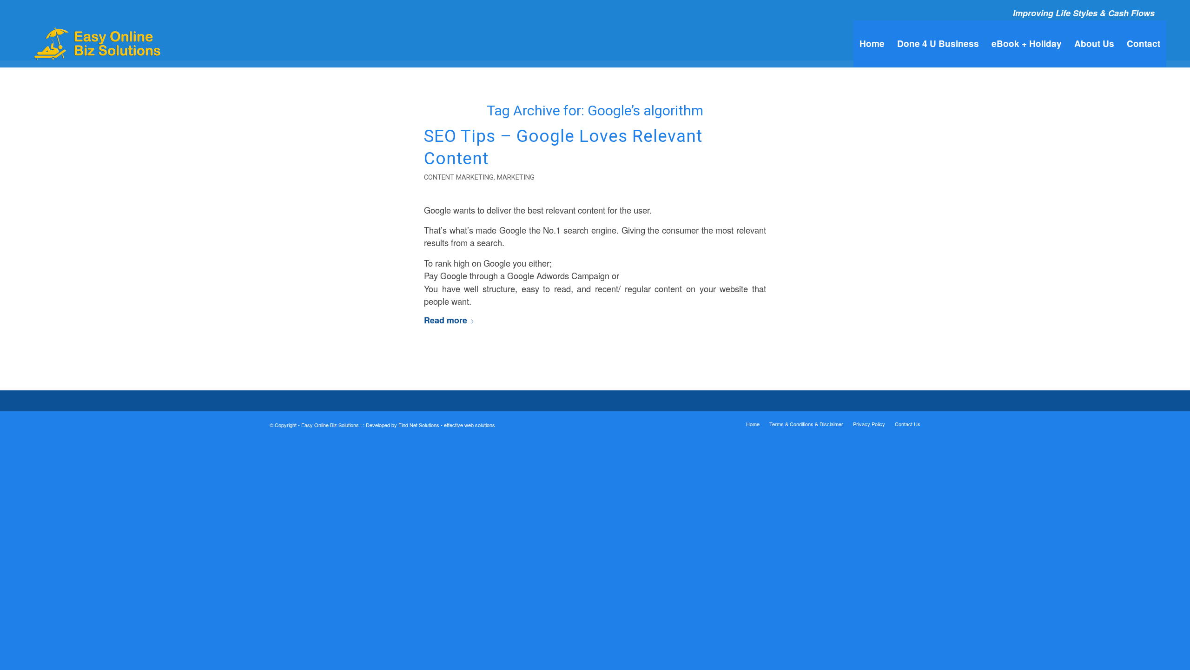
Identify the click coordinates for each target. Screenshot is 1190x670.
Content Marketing (459, 177)
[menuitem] (872, 43)
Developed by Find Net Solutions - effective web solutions (430, 425)
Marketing (516, 177)
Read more (445, 320)
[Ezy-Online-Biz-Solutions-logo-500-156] (98, 43)
